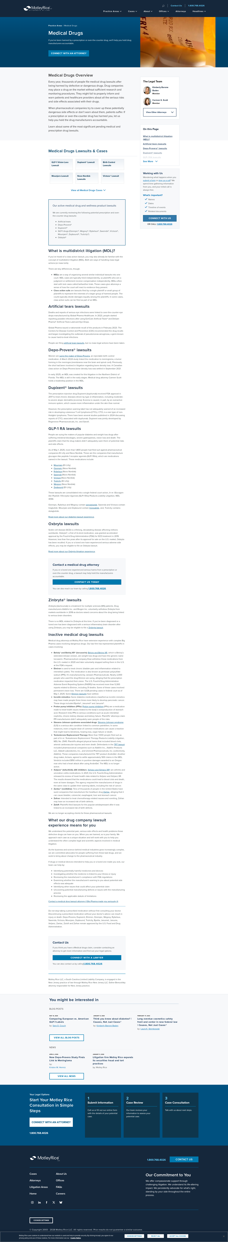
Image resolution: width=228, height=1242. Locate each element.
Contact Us (176, 5)
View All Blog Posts (66, 1037)
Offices (163, 11)
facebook (46, 1202)
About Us (61, 1174)
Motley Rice (45, 1159)
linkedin (39, 1202)
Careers (60, 1193)
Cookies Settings (41, 1220)
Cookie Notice (75, 1238)
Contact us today (87, 582)
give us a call (164, 180)
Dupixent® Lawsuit (86, 162)
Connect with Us (160, 218)
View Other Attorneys (156, 112)
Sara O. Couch (59, 1025)
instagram (32, 1202)
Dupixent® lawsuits (152, 152)
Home (33, 1193)
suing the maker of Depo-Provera (74, 355)
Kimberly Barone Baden (107, 1025)
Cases (131, 11)
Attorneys (181, 11)
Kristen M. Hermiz (57, 1067)
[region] (114, 1237)
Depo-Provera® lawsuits (155, 148)
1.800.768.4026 (196, 5)
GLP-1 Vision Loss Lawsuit (60, 164)
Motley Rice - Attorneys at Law (38, 8)
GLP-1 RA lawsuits (152, 157)
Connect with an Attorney (68, 53)
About (147, 11)
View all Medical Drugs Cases (86, 190)
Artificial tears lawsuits (154, 143)
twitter (53, 1202)
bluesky (61, 1202)
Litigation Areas (39, 1187)
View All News (67, 1076)
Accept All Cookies (178, 1236)
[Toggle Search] (163, 5)
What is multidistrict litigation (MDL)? (157, 138)
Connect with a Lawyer (87, 957)
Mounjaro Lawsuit (60, 175)
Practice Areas (111, 11)
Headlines (198, 11)
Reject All (155, 1236)
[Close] (224, 1236)
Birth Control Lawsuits (109, 164)
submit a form (149, 180)
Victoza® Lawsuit (111, 175)
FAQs (59, 1187)
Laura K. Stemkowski (150, 1028)
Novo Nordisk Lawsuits (83, 177)
